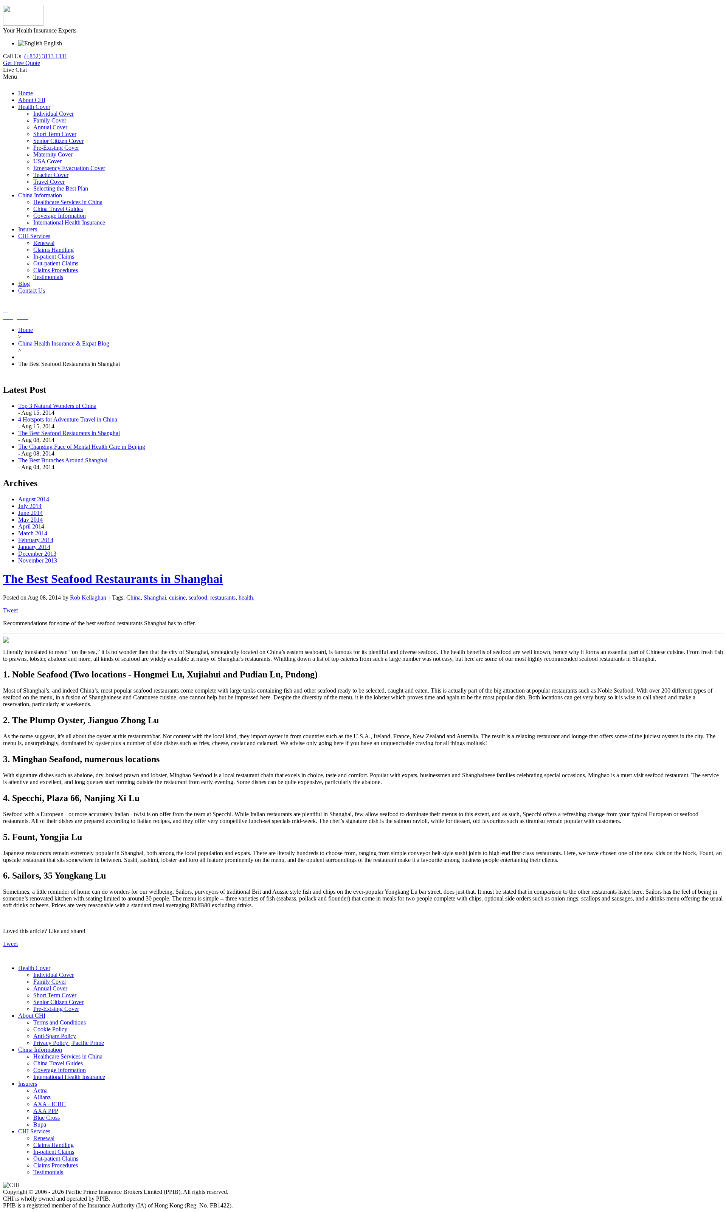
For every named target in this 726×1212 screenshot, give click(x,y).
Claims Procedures (55, 1165)
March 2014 (32, 533)
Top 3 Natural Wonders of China (57, 406)
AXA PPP (45, 1111)
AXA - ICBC (49, 1104)
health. (246, 597)
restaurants (223, 597)
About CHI (31, 1015)
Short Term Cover (54, 995)
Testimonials (48, 1172)
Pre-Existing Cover (56, 1009)
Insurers (27, 1083)
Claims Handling (53, 1145)
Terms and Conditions (59, 1022)
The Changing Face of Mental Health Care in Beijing (81, 446)
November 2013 (37, 560)
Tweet (10, 610)
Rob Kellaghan (88, 597)
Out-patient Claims (55, 1158)
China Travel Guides (58, 1063)
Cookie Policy (50, 1029)
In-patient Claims (53, 1151)
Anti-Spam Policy (54, 1036)
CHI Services (34, 1131)
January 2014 (34, 547)
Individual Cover (53, 975)
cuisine (177, 597)
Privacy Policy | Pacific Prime (68, 1043)
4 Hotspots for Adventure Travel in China (67, 419)
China (133, 597)
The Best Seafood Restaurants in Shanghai (69, 433)
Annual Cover (50, 988)
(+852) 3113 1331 (45, 56)
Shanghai (155, 597)
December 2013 (37, 553)
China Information (40, 1049)
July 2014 (30, 506)
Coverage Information (59, 1070)
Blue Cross (46, 1117)
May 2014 (30, 519)
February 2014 (35, 540)
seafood (198, 597)
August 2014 (33, 499)
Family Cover (49, 981)
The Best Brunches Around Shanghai (62, 460)
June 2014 (30, 513)
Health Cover (34, 968)
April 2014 (31, 526)
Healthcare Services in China (67, 1056)
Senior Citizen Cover (58, 1002)
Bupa (39, 1124)
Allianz (42, 1097)
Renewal (43, 1138)
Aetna (40, 1090)
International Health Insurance (69, 1077)
